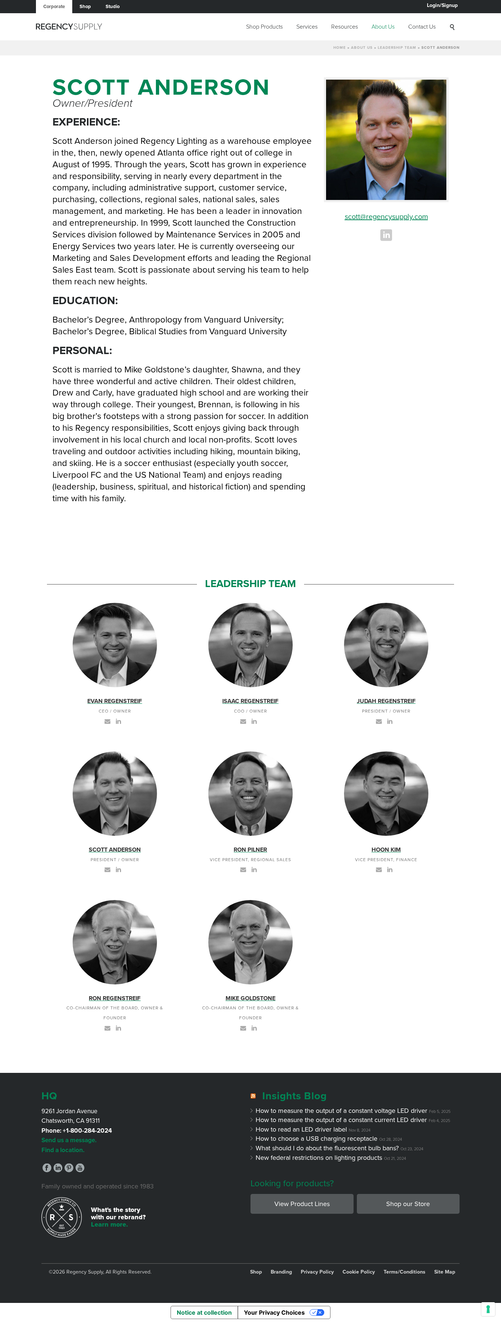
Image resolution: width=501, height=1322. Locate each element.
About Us (383, 26)
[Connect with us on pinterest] (69, 1168)
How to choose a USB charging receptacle (316, 1139)
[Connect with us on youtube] (80, 1168)
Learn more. (109, 1224)
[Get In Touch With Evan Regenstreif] (107, 720)
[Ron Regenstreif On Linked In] (118, 1027)
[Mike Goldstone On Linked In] (254, 1027)
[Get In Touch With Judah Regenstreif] (379, 720)
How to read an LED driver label (301, 1129)
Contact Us (422, 26)
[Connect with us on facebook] (47, 1168)
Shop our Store (408, 1204)
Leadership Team (397, 47)
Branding (281, 1272)
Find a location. (62, 1150)
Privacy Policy (317, 1272)
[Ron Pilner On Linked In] (254, 869)
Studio (113, 7)
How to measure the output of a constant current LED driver (341, 1120)
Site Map (444, 1272)
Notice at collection (204, 1312)
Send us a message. (68, 1140)
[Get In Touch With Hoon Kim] (379, 869)
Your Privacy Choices (274, 1312)
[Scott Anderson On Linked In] (118, 869)
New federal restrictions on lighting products (319, 1158)
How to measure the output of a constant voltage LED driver (341, 1111)
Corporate (54, 7)
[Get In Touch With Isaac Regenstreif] (243, 720)
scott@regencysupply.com (386, 217)
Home (339, 47)
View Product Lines (302, 1204)
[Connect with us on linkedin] (58, 1168)
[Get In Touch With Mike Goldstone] (243, 1027)
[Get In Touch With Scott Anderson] (107, 869)
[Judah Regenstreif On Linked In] (390, 720)
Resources (344, 26)
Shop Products (264, 26)
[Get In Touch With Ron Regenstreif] (107, 1027)
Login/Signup (442, 5)
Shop (85, 7)
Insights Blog (294, 1096)
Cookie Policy (359, 1272)
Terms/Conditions (404, 1272)
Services (307, 26)
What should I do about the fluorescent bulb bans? (327, 1148)
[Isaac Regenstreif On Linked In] (254, 720)
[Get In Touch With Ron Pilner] (243, 869)
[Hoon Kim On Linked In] (390, 869)
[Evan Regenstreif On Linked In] (118, 720)
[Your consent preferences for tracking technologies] (488, 1309)
